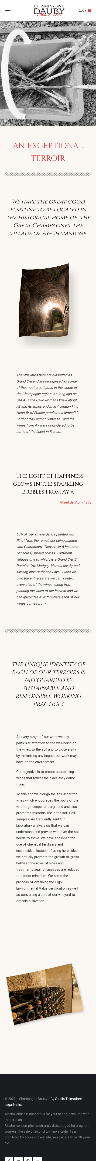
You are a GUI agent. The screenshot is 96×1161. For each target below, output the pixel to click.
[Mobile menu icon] (8, 10)
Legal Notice (14, 1105)
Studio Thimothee (68, 1099)
